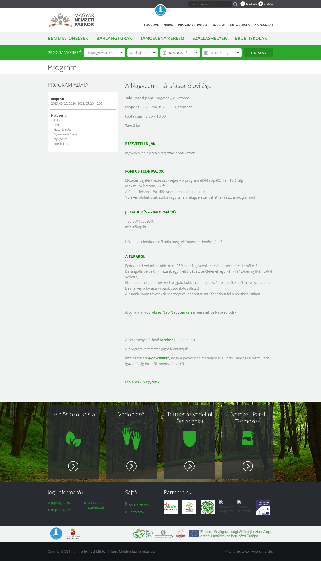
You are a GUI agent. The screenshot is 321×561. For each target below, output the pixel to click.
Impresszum (61, 509)
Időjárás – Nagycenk (142, 382)
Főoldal (151, 24)
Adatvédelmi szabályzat (97, 505)
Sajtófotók (136, 512)
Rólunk (218, 24)
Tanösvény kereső (162, 38)
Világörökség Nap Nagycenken (166, 312)
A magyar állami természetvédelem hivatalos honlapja (160, 10)
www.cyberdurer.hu (257, 551)
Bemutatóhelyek (68, 38)
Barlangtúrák (114, 38)
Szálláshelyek (209, 38)
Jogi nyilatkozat (63, 502)
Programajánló (192, 24)
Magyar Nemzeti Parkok (71, 20)
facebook (168, 339)
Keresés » (258, 53)
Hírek (168, 24)
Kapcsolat (263, 24)
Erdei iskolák (251, 38)
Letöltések (240, 24)
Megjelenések (139, 505)
